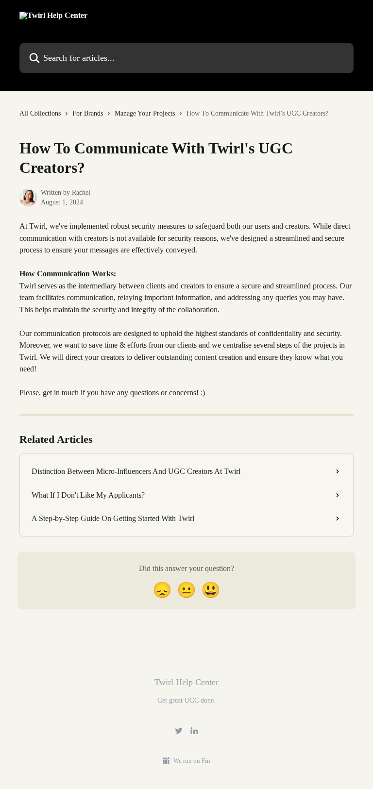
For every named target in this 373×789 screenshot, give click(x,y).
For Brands (87, 113)
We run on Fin (191, 760)
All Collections (40, 113)
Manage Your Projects (145, 113)
